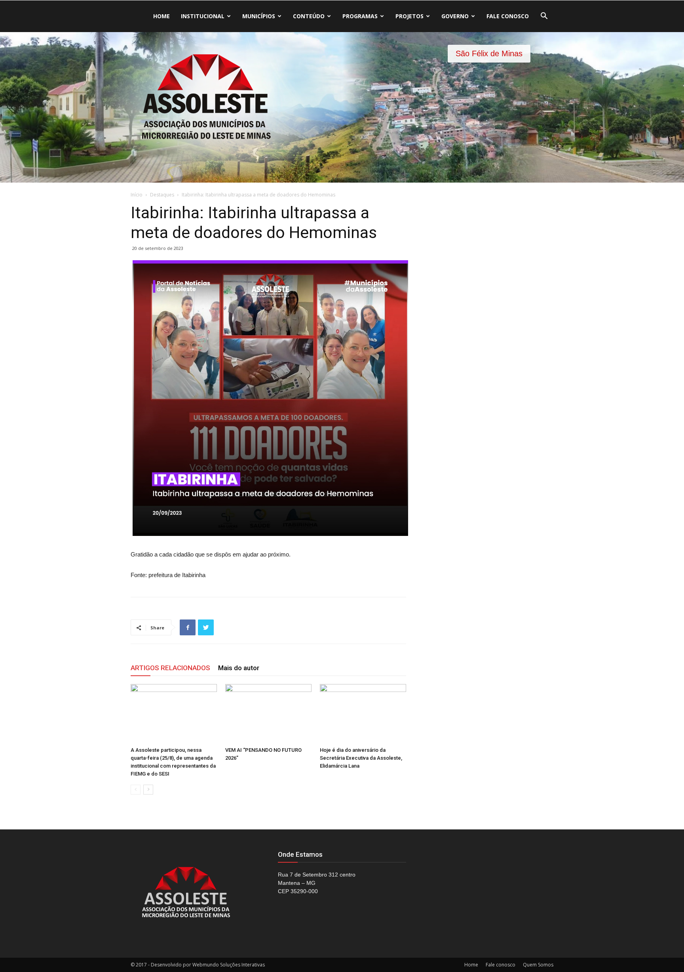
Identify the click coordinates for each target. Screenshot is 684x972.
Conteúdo (309, 16)
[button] (543, 17)
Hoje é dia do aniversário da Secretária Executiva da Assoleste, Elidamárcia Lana (361, 758)
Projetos (409, 16)
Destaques (162, 194)
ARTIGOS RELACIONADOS (170, 668)
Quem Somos (538, 964)
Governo (455, 16)
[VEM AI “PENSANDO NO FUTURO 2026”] (268, 713)
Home (161, 16)
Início (136, 194)
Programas (360, 16)
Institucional (202, 16)
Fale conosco (507, 16)
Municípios (258, 16)
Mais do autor (238, 668)
